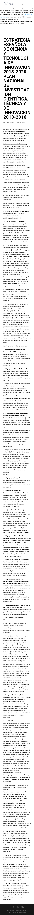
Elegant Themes (21, 910)
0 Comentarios (20, 122)
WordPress (22, 912)
